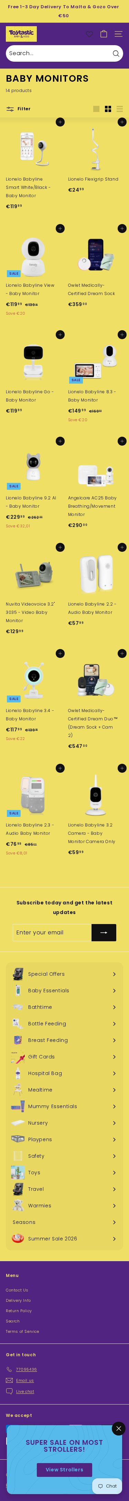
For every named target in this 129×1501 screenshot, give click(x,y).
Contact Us (17, 1290)
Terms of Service (22, 1331)
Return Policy (19, 1311)
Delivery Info (18, 1300)
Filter (23, 108)
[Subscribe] (104, 932)
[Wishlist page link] (89, 34)
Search (13, 1321)
